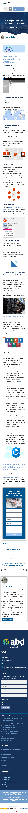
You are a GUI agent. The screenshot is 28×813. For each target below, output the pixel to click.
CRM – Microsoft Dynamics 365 (9, 733)
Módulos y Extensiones (7, 720)
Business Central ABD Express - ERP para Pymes (13, 724)
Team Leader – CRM (6, 735)
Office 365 (8, 565)
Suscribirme (6, 707)
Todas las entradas (7, 619)
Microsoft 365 (12, 563)
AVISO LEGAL (4, 799)
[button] (24, 544)
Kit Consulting (4, 765)
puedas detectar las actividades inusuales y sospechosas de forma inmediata (15, 384)
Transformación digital (6, 754)
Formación (3, 760)
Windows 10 (20, 565)
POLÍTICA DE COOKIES (15, 799)
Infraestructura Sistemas (7, 729)
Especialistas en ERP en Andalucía (14, 794)
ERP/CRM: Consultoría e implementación (11, 749)
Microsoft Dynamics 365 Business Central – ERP (13, 718)
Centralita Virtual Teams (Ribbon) (9, 731)
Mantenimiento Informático (8, 757)
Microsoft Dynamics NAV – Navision (10, 722)
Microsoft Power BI (6, 740)
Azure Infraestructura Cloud (8, 727)
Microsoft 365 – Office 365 (8, 725)
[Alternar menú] (20, 4)
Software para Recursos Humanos (10, 737)
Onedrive (14, 565)
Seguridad (3, 763)
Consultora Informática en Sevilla (14, 791)
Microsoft (6, 563)
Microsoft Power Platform (7, 738)
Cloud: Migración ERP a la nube (9, 752)
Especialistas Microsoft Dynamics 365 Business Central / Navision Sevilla (14, 793)
